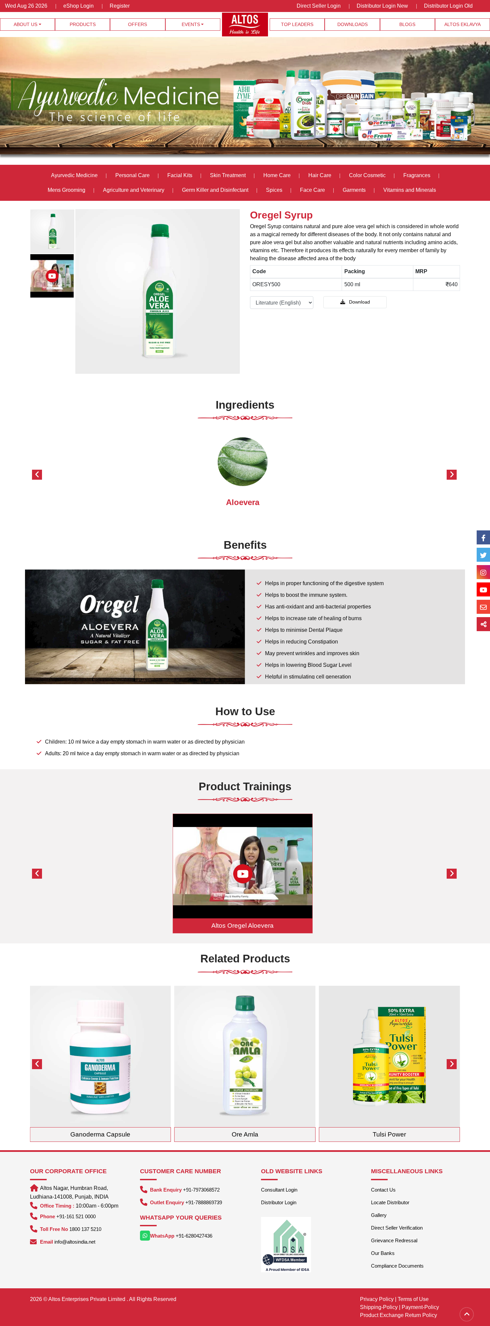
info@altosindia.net (74, 1242)
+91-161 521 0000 (76, 1216)
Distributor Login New (382, 6)
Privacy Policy (377, 1299)
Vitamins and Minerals (409, 190)
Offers (137, 24)
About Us (25, 24)
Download (359, 302)
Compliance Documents (397, 1266)
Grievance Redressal (394, 1240)
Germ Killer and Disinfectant (215, 190)
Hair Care (319, 175)
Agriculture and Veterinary (133, 190)
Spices (275, 190)
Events (191, 24)
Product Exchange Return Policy (398, 1315)
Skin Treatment (228, 175)
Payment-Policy (420, 1307)
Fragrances (416, 175)
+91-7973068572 (201, 1190)
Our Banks (383, 1253)
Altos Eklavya (462, 24)
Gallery (379, 1215)
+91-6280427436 (194, 1236)
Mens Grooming (66, 190)
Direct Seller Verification (397, 1228)
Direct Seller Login (319, 6)
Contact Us (383, 1190)
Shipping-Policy (379, 1307)
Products (83, 24)
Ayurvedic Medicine (74, 175)
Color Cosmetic (367, 175)
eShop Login (78, 6)
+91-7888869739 (203, 1202)
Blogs (407, 24)
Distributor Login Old (448, 6)
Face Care (312, 190)
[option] (52, 231)
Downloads (352, 24)
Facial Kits (179, 175)
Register (120, 6)
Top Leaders (297, 24)
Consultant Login (279, 1190)
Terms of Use (413, 1299)
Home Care (277, 175)
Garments (354, 190)
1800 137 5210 (85, 1229)
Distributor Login (278, 1202)
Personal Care (132, 175)
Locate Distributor (390, 1202)
